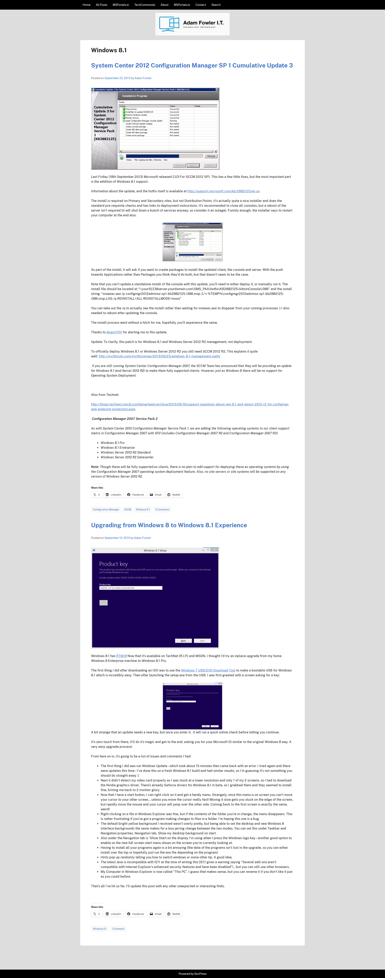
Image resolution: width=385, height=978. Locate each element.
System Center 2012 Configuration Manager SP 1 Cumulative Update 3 (192, 65)
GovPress (200, 973)
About (164, 4)
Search (216, 4)
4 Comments (162, 509)
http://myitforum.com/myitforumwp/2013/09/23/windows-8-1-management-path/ (159, 356)
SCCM (127, 509)
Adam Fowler (143, 78)
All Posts (101, 4)
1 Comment (118, 929)
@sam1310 (114, 332)
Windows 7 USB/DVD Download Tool (208, 670)
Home (86, 4)
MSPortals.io (121, 4)
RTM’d (121, 656)
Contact (201, 4)
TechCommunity (144, 4)
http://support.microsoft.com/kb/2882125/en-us (223, 191)
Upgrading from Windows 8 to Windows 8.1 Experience (169, 525)
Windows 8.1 (143, 509)
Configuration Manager (106, 509)
